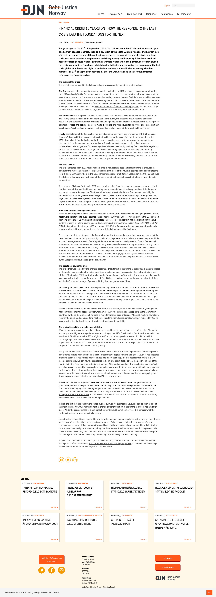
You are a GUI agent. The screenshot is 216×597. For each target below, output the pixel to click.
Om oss (100, 13)
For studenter (183, 13)
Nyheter (66, 22)
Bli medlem (168, 558)
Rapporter (151, 13)
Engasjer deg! (116, 13)
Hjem (60, 22)
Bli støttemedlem (168, 567)
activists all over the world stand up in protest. (110, 443)
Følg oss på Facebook (51, 573)
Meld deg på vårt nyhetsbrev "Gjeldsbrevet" (52, 559)
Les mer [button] (56, 592)
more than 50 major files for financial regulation (117, 385)
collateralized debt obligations (73, 146)
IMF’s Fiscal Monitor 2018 (127, 333)
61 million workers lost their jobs (142, 278)
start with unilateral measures (120, 431)
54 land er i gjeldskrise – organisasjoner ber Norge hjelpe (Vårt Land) (171, 523)
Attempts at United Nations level (74, 394)
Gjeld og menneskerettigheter (90, 515)
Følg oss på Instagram (61, 573)
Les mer (53, 507)
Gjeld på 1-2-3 (134, 13)
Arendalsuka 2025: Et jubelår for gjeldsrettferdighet (80, 491)
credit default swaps (137, 143)
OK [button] (209, 593)
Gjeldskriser (77, 42)
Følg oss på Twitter (41, 573)
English (167, 5)
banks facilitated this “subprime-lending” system (116, 106)
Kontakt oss (167, 13)
